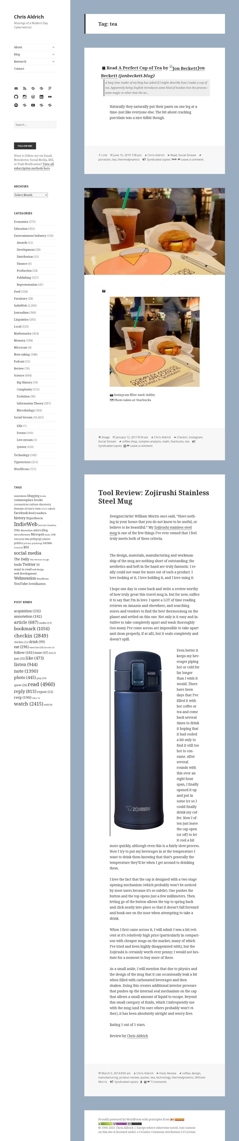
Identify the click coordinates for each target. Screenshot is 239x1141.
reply (25, 691)
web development (25, 573)
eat (21, 646)
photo (25, 677)
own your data (21, 538)
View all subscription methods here (34, 166)
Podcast (19, 361)
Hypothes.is (34, 518)
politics (18, 543)
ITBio (17, 530)
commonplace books (28, 500)
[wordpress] (145, 1082)
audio (45, 622)
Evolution (23, 396)
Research (20, 61)
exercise (36, 647)
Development (26, 250)
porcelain (104, 159)
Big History (24, 382)
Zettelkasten (37, 584)
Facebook (21, 513)
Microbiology (26, 410)
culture (33, 504)
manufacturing (108, 1077)
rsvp (22, 697)
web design (38, 569)
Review (19, 368)
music (47, 534)
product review (129, 1077)
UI (38, 565)
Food (17, 291)
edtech (51, 508)
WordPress (21, 469)
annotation (28, 616)
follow (24, 652)
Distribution (25, 257)
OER (53, 534)
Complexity (24, 389)
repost (45, 692)
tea (114, 159)
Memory (19, 340)
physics (46, 538)
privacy (27, 543)
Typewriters (22, 462)
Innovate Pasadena (47, 525)
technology (163, 1077)
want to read (22, 569)
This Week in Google (39, 559)
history (20, 517)
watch (28, 703)
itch (52, 653)
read (41, 684)
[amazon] (140, 1082)
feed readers (37, 513)
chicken (21, 642)
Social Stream (23, 417)
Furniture (20, 298)
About (18, 47)
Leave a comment (192, 159)
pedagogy (36, 538)
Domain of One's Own (27, 508)
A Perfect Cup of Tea (140, 68)
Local (17, 326)
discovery (45, 504)
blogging (33, 496)
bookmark (32, 628)
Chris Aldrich (29, 16)
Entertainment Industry (30, 236)
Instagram (195, 437)
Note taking (22, 354)
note (26, 671)
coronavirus (21, 504)
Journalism (21, 312)
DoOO (44, 509)
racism (47, 543)
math (165, 441)
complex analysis (150, 441)
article (26, 622)
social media (27, 553)
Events (21, 433)
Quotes (21, 447)
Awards (22, 243)
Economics (21, 222)
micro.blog (40, 530)
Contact (19, 69)
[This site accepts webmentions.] (120, 1124)
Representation (27, 284)
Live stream (25, 440)
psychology (37, 543)
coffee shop (129, 441)
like (35, 658)
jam (19, 658)
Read (173, 155)
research (18, 547)
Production (24, 270)
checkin (31, 635)
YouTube (21, 583)
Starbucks (177, 441)
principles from (159, 1119)
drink (37, 641)
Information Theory (30, 403)
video (36, 698)
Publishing (24, 277)
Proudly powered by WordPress (120, 1119)
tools (18, 564)
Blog (17, 54)
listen (26, 664)
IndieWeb (20, 305)
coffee (186, 1073)
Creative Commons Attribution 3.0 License (167, 1132)
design (196, 1073)
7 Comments (158, 1082)
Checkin (182, 437)
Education (20, 229)
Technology (21, 455)
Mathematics (22, 333)
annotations (20, 495)
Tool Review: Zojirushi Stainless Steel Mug (153, 497)
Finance (22, 264)
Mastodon (27, 530)
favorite (49, 647)
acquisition (27, 611)
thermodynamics (129, 159)
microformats (22, 534)
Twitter (29, 564)
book (174, 159)
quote (20, 685)
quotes (144, 1077)
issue (41, 653)
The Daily (21, 559)
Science (19, 375)
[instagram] (124, 446)
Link (104, 155)
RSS (26, 547)
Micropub (37, 534)
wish (48, 704)
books (43, 496)
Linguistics (21, 319)
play (41, 678)
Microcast (20, 347)
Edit (19, 426)
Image (105, 437)
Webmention (25, 578)
